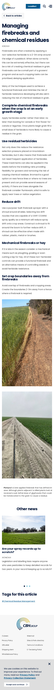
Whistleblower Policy (10, 654)
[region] (27, 491)
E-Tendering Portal (34, 650)
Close (49, 664)
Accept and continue (15, 684)
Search (44, 6)
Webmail (30, 636)
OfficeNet (5, 645)
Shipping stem (8, 650)
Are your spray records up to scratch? (21, 550)
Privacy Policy (7, 640)
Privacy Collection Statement (20, 678)
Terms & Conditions (35, 645)
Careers (5, 636)
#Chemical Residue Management (18, 601)
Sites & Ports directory (35, 640)
